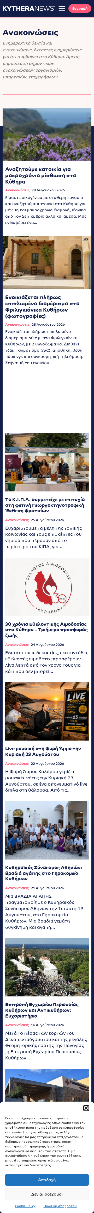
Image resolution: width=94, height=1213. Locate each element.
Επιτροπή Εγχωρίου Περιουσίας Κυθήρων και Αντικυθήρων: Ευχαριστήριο (42, 1010)
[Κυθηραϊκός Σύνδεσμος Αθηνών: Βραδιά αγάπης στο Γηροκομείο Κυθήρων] (47, 830)
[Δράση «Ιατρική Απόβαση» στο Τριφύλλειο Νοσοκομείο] (47, 1098)
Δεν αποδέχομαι (47, 1194)
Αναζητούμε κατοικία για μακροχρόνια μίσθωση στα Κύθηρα (41, 175)
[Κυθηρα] (29, 8)
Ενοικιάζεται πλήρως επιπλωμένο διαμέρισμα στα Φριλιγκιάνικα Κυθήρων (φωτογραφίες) (42, 306)
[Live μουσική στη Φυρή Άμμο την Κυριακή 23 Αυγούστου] (47, 711)
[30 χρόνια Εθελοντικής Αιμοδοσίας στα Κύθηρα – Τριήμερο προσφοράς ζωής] (47, 587)
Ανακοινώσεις (17, 190)
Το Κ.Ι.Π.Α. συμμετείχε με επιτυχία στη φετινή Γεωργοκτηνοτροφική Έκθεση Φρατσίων (45, 505)
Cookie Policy (25, 1206)
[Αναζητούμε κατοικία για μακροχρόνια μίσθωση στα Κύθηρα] (47, 134)
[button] (86, 1108)
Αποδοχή (47, 1180)
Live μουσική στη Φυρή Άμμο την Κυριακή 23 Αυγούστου (43, 751)
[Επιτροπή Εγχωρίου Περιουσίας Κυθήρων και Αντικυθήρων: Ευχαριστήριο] (47, 967)
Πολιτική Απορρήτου (60, 1206)
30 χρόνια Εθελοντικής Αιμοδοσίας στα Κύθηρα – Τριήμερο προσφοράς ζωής (46, 629)
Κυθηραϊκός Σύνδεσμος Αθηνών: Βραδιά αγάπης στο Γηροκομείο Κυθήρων (43, 873)
